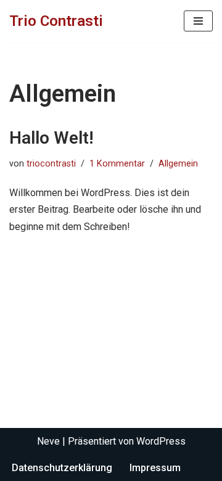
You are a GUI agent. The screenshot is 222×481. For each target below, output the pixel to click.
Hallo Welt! (51, 138)
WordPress (161, 441)
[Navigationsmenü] (198, 20)
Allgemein (178, 163)
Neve (48, 441)
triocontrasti (51, 163)
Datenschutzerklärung (62, 468)
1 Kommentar (117, 163)
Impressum (155, 468)
